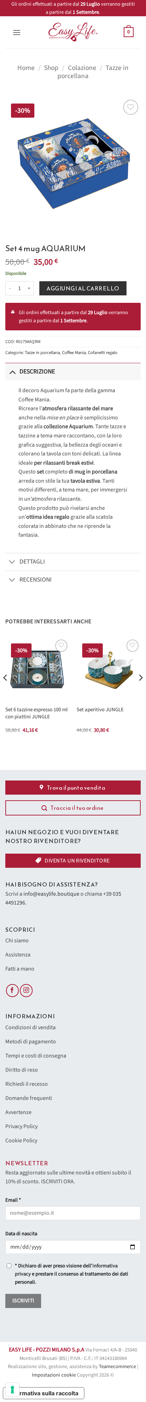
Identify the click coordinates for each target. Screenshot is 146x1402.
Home (26, 68)
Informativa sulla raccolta (43, 1393)
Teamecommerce (117, 1366)
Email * (13, 1200)
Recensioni (35, 579)
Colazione (82, 68)
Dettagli (32, 561)
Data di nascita (21, 1233)
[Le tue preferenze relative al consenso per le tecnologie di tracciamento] (12, 1389)
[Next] (140, 691)
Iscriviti (23, 1300)
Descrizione (37, 371)
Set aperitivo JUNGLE (100, 709)
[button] (16, 32)
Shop (51, 68)
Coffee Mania (74, 352)
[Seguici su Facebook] (12, 990)
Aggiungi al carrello (82, 288)
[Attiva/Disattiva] (12, 371)
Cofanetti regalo (102, 352)
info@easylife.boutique (51, 894)
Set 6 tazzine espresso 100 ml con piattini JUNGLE (36, 713)
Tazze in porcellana (42, 352)
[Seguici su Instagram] (26, 990)
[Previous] (5, 691)
